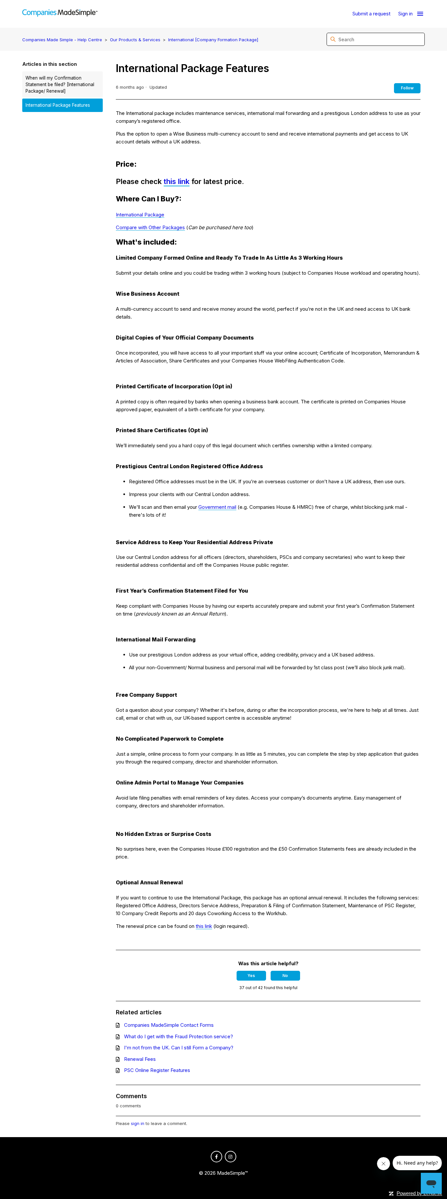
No (285, 975)
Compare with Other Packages (150, 227)
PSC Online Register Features (157, 1070)
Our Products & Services (135, 39)
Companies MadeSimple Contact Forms (169, 1025)
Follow (407, 87)
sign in (137, 1123)
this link (176, 181)
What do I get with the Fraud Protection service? (178, 1036)
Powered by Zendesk (419, 1193)
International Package (140, 215)
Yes (251, 975)
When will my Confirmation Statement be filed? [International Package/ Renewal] (60, 84)
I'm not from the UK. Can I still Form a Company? (178, 1047)
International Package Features (58, 105)
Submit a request (371, 13)
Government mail (217, 507)
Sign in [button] (405, 13)
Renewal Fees (140, 1059)
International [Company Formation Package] (213, 39)
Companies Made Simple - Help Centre (62, 39)
